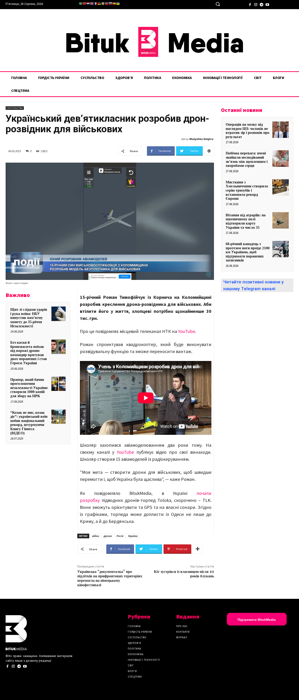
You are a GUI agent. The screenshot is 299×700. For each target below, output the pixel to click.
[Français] (95, 3)
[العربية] (80, 3)
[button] (217, 4)
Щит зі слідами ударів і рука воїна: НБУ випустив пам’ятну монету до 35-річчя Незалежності (28, 317)
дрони (107, 536)
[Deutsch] (99, 3)
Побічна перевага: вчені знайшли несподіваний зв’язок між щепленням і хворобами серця (246, 159)
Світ (131, 665)
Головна (134, 626)
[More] (209, 151)
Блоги (132, 671)
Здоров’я (134, 643)
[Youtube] (267, 4)
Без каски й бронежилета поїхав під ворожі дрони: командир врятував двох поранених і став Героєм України (28, 352)
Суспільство (15, 108)
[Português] (107, 3)
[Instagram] (255, 4)
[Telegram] (261, 4)
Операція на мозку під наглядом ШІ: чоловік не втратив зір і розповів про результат (247, 130)
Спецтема (135, 676)
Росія (119, 536)
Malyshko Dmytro (201, 139)
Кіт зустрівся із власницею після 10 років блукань (184, 574)
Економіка (135, 654)
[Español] (114, 3)
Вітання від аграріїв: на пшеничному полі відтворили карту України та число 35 (246, 221)
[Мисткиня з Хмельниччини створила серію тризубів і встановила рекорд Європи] (280, 187)
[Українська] (118, 3)
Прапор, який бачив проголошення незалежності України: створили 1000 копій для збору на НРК (29, 388)
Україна (132, 536)
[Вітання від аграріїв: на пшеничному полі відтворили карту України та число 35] (280, 220)
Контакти (183, 631)
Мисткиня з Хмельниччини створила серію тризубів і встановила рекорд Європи (247, 190)
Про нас (182, 626)
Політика (134, 648)
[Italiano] (103, 3)
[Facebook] (250, 4)
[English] (92, 3)
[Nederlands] (88, 3)
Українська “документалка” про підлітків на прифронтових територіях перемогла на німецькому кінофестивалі (109, 578)
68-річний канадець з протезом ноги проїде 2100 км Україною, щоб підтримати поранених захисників (248, 252)
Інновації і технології (144, 659)
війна (95, 536)
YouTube (186, 331)
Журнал (181, 637)
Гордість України (140, 631)
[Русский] (110, 3)
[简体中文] (84, 3)
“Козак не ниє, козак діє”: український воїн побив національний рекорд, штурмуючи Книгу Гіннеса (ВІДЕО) (28, 423)
